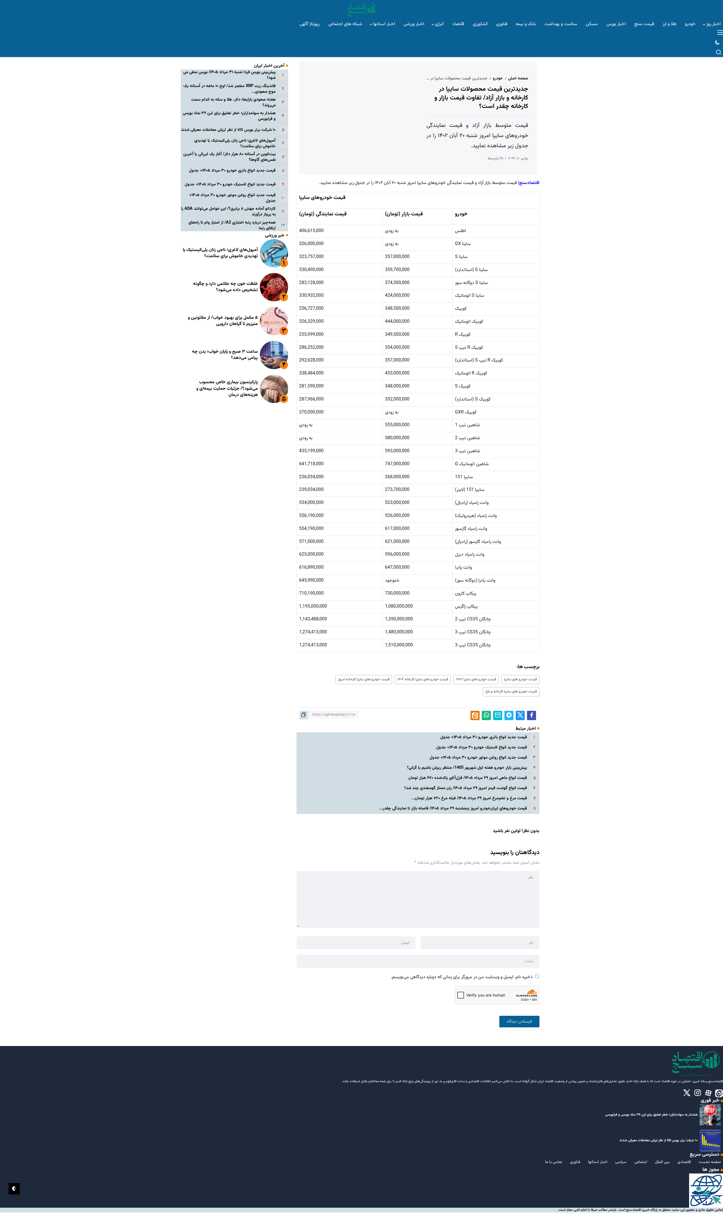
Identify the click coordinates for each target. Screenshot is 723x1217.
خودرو (498, 78)
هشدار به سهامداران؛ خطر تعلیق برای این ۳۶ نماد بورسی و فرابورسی (229, 116)
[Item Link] (274, 253)
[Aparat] (708, 1093)
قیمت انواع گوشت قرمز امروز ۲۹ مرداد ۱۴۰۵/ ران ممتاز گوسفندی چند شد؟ (465, 788)
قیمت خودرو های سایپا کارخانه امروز (363, 679)
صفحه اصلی (518, 78)
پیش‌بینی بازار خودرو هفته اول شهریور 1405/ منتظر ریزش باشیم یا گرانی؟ (467, 768)
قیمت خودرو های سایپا (520, 679)
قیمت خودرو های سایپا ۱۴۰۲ (476, 679)
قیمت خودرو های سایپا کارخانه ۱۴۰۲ (422, 679)
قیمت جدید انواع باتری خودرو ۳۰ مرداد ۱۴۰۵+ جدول (483, 737)
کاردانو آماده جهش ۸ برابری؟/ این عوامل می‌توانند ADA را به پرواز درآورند (228, 211)
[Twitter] (687, 1093)
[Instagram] (698, 1093)
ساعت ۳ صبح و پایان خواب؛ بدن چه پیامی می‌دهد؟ (225, 354)
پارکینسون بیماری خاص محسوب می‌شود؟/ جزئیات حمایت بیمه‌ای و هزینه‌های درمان (227, 389)
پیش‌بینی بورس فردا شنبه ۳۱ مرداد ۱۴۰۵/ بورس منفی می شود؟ (229, 75)
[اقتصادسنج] (361, 10)
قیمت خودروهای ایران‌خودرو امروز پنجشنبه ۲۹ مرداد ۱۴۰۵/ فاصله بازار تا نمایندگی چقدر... (453, 808)
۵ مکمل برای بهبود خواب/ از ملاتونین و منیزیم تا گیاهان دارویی (223, 321)
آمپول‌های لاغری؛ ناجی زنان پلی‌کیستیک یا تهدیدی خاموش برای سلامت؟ (235, 143)
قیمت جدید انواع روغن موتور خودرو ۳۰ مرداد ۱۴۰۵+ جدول (478, 757)
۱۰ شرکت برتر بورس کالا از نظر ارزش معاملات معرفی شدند (228, 130)
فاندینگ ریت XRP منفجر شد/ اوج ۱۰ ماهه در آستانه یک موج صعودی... (229, 89)
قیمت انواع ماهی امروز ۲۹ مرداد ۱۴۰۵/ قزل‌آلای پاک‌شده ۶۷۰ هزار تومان (467, 778)
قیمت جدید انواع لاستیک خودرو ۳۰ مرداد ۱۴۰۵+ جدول (481, 747)
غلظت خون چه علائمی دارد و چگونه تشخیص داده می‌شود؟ (225, 287)
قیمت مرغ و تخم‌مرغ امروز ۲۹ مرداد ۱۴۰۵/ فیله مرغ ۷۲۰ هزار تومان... (469, 798)
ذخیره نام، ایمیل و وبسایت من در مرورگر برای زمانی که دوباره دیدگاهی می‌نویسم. (462, 977)
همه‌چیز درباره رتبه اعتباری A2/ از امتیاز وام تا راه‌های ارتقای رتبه (232, 225)
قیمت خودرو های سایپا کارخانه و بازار (511, 691)
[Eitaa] (719, 1093)
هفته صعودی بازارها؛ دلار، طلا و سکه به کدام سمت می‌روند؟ (233, 102)
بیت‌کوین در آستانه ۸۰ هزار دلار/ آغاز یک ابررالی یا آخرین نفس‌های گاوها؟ (229, 157)
